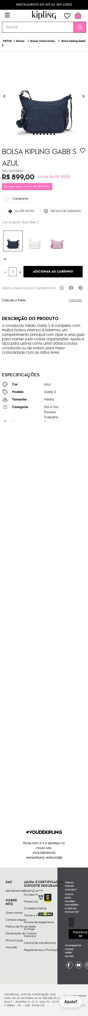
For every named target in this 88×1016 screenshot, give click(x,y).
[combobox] (44, 27)
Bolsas (20, 41)
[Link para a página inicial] (7, 41)
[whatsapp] (61, 287)
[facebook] (71, 287)
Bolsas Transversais (42, 41)
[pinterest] (80, 287)
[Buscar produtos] (78, 27)
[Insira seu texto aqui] (69, 965)
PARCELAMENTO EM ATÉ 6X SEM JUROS (44, 4)
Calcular (75, 300)
